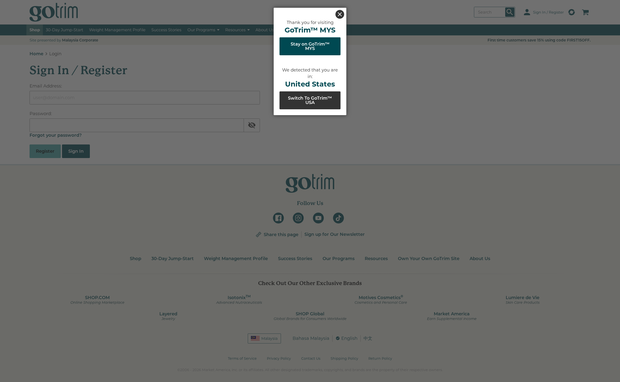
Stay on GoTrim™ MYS (310, 46)
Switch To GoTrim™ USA (310, 100)
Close (339, 14)
